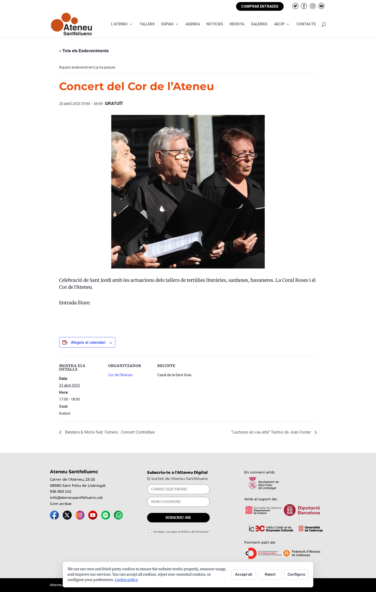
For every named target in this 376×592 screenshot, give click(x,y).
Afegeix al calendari (88, 342)
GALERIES (259, 24)
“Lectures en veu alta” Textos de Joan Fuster (271, 432)
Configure (296, 574)
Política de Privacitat (194, 531)
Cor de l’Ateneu (120, 375)
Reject (270, 574)
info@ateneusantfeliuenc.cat (76, 497)
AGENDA (192, 24)
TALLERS (147, 24)
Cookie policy (126, 579)
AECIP (279, 24)
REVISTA (237, 24)
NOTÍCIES (214, 24)
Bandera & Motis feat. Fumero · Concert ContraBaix (109, 432)
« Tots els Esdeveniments (84, 50)
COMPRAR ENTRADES (260, 6)
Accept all (243, 574)
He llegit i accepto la (181, 531)
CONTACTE (306, 24)
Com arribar (61, 503)
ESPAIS (167, 24)
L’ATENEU (119, 24)
